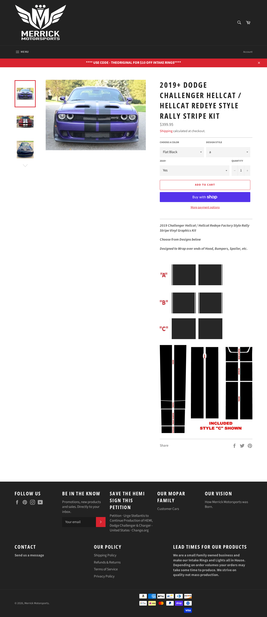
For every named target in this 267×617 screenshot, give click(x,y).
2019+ (163, 161)
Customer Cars (168, 508)
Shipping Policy (105, 555)
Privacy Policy (104, 576)
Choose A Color (169, 142)
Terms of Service (106, 569)
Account (247, 52)
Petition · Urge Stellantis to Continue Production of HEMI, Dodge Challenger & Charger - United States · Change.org (131, 523)
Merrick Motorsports (36, 603)
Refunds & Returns (107, 562)
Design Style (214, 142)
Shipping (166, 131)
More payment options (205, 207)
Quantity (237, 161)
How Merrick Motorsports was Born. (226, 504)
